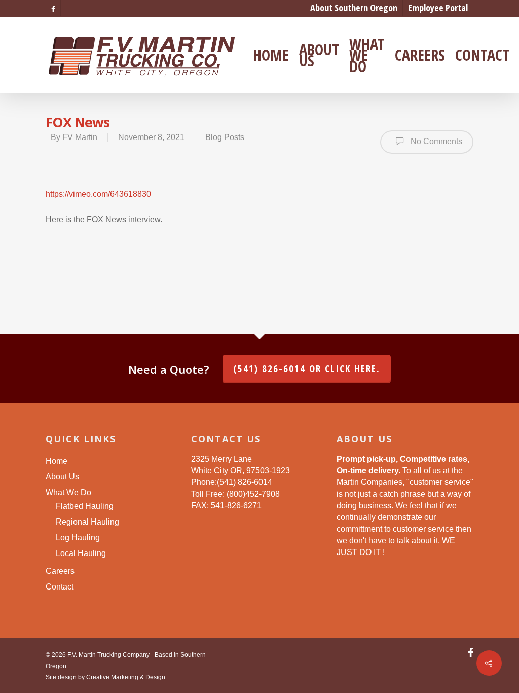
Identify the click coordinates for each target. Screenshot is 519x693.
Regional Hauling (87, 521)
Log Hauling (78, 537)
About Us (319, 55)
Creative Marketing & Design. (126, 677)
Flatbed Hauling (85, 506)
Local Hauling (81, 553)
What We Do (367, 55)
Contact (482, 55)
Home (271, 55)
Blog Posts (224, 137)
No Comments (435, 141)
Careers (420, 55)
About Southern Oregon (353, 8)
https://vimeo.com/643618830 (98, 194)
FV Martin (79, 137)
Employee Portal (438, 8)
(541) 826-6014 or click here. (306, 368)
